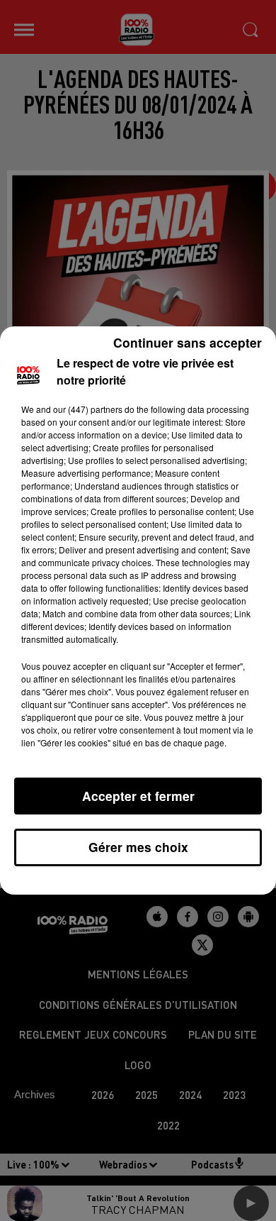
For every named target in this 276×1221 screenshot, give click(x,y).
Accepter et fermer (138, 796)
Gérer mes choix (138, 847)
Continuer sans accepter (187, 342)
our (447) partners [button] (87, 409)
